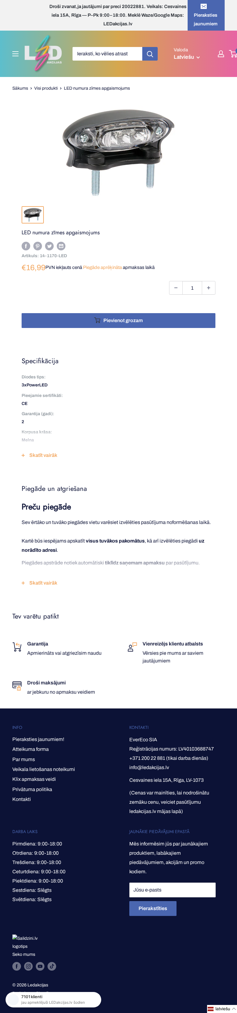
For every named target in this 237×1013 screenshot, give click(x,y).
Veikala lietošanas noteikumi (43, 769)
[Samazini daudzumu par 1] (175, 287)
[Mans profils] (221, 53)
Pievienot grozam (123, 320)
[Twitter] (49, 245)
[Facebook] (26, 245)
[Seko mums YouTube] (40, 966)
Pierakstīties (153, 908)
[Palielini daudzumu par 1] (208, 287)
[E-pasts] (61, 245)
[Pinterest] (37, 245)
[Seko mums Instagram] (28, 966)
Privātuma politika (32, 789)
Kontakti (21, 799)
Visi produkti (46, 88)
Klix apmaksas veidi (34, 779)
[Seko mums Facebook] (16, 966)
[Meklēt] (150, 54)
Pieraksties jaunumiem (206, 19)
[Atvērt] (15, 53)
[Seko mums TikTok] (52, 966)
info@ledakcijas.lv (149, 767)
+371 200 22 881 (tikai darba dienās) (168, 758)
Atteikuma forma (30, 749)
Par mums (23, 759)
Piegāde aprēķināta (102, 267)
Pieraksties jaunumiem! (38, 739)
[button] (222, 1009)
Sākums (20, 88)
